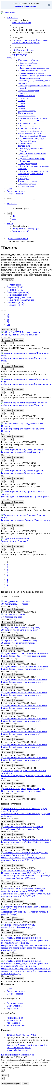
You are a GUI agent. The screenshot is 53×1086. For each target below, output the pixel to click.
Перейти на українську (25, 6)
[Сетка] (5, 310)
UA (14, 218)
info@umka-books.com (22, 50)
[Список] (2, 310)
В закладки (18, 340)
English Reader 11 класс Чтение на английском (23, 669)
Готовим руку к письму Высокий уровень (21, 473)
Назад (4, 1075)
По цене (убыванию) (17, 295)
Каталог (11, 58)
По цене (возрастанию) (18, 292)
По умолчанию (14, 285)
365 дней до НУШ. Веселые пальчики (19, 335)
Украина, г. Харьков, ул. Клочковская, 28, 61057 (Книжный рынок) (30, 41)
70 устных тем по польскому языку (18, 643)
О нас (9, 188)
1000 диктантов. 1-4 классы (14, 604)
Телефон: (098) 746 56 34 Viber (21, 1035)
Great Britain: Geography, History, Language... (22, 791)
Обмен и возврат (15, 193)
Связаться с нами (15, 1003)
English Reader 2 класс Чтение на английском (23, 682)
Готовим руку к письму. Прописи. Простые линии (25, 520)
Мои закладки (13, 1023)
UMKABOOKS (19, 55)
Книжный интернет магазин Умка (17, 1055)
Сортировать (7, 280)
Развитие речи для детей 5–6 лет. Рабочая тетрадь (25, 842)
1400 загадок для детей (12, 617)
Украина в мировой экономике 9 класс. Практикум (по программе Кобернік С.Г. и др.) (25, 876)
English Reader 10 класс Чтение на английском (23, 656)
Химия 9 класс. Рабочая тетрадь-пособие (20, 829)
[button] (12, 203)
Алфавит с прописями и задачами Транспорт (22, 405)
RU (14, 216)
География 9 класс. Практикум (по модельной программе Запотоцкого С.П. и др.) (23, 858)
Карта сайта (12, 1008)
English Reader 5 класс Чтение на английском (23, 721)
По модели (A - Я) (15, 302)
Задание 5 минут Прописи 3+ (15, 541)
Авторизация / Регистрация (25, 228)
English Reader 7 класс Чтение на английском (23, 734)
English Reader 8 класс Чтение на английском (23, 747)
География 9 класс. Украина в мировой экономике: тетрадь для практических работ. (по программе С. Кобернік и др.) (25, 948)
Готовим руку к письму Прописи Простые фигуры (25, 497)
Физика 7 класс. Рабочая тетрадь (17, 927)
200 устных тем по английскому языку (19, 630)
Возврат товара (14, 1006)
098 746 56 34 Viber (21, 22)
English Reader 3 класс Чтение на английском (23, 695)
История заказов (15, 1020)
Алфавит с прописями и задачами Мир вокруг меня (26, 384)
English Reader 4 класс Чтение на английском (23, 708)
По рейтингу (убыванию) (19, 297)
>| (7, 587)
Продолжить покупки (11, 1083)
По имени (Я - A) (15, 290)
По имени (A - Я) (15, 287)
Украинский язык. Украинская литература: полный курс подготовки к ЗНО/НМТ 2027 (26, 895)
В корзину (6, 340)
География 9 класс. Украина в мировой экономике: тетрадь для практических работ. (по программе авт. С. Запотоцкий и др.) (26, 971)
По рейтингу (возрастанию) (20, 300)
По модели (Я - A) (15, 305)
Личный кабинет (15, 1018)
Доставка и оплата (16, 191)
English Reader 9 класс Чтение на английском (23, 760)
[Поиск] (34, 199)
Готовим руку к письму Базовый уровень (21, 452)
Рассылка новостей (16, 1025)
